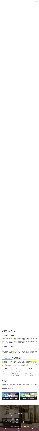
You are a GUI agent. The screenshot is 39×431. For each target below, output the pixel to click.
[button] (26, 422)
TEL (6, 430)
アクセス (32, 430)
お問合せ (18, 430)
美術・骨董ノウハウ (10, 388)
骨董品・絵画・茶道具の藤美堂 (16, 426)
